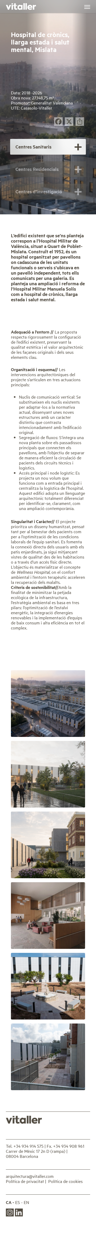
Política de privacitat (25, 1181)
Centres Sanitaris (33, 146)
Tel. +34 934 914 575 (24, 1146)
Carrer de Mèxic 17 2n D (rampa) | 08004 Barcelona (36, 1153)
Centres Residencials (37, 169)
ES (17, 1202)
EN (26, 1202)
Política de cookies (65, 1181)
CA (8, 1202)
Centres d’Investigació (38, 191)
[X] (69, 122)
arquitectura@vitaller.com (30, 1176)
